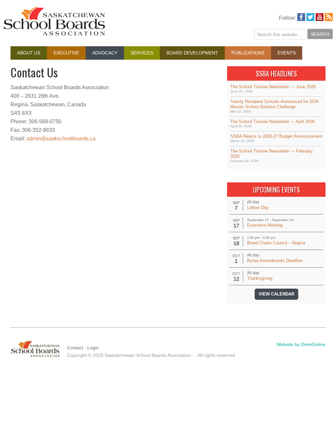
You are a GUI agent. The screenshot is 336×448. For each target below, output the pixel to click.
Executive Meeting (265, 225)
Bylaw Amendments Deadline (275, 260)
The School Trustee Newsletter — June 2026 (273, 86)
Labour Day (258, 207)
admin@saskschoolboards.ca (61, 138)
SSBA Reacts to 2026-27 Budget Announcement (276, 136)
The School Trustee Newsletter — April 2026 (272, 121)
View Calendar (276, 294)
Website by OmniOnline (301, 344)
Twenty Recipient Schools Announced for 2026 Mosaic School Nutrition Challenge (274, 104)
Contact (75, 347)
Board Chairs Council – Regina (276, 242)
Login (93, 347)
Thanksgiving (259, 278)
